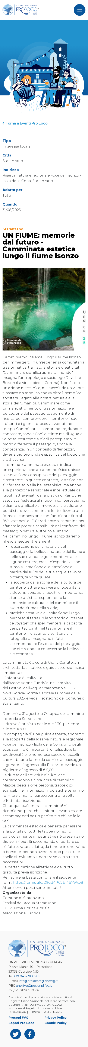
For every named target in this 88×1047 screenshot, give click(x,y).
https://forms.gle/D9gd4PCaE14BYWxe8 (48, 882)
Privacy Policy (55, 1017)
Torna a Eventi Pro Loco (26, 123)
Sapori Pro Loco (21, 1023)
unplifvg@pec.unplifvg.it (34, 986)
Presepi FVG (18, 1017)
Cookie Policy (55, 1023)
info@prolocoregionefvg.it (38, 981)
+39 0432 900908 (27, 976)
